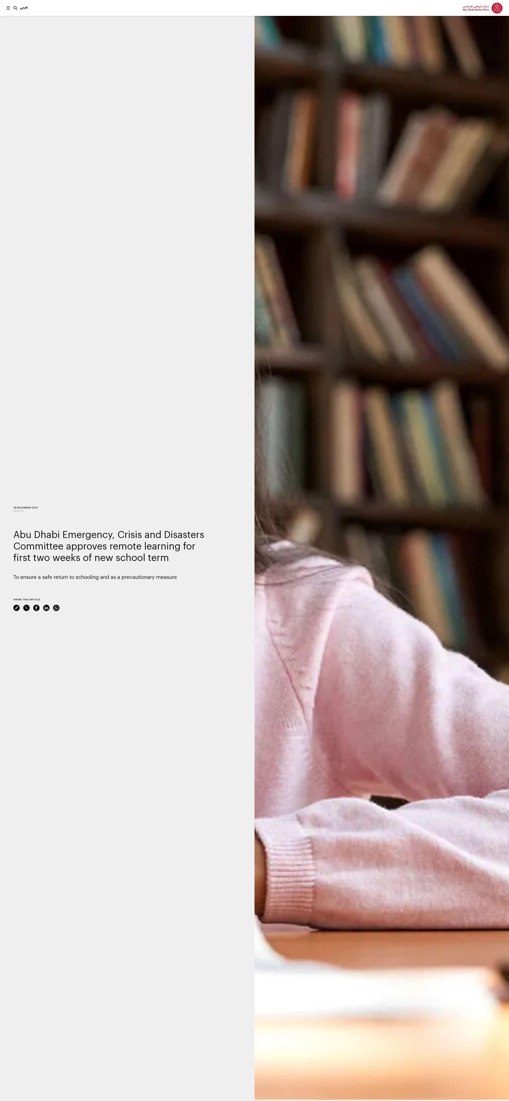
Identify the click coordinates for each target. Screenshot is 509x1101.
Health (18, 510)
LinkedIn (46, 608)
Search (15, 8)
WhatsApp (56, 608)
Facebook (36, 608)
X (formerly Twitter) (26, 608)
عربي (24, 7)
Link (16, 608)
